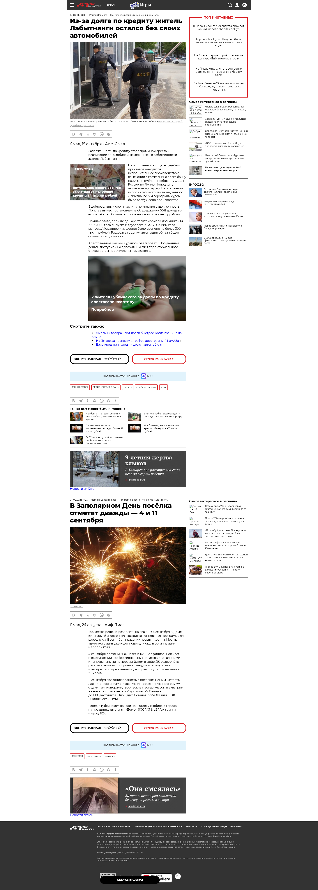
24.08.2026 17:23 (79, 499)
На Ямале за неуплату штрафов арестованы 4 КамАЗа (137, 340)
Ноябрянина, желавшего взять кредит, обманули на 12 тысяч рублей (161, 428)
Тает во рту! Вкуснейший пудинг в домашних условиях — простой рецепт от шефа (224, 569)
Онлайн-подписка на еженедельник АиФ (158, 826)
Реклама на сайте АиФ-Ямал (113, 826)
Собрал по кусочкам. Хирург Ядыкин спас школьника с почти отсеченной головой (226, 134)
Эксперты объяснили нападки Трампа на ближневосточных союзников (221, 192)
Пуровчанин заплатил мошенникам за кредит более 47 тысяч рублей (104, 428)
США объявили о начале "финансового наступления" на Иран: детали (225, 240)
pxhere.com (76, 606)
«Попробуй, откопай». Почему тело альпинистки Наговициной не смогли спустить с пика (225, 533)
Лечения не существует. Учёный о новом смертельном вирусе (224, 169)
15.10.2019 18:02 (78, 15)
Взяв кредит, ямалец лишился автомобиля (129, 344)
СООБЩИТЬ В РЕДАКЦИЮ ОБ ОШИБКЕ (222, 826)
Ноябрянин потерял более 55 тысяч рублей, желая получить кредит (103, 416)
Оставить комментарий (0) (159, 359)
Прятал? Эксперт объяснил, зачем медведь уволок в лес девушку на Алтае (224, 521)
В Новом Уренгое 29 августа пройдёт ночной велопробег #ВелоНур (218, 27)
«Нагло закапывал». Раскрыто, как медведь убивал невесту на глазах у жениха (225, 109)
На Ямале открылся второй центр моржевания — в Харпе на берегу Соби (218, 72)
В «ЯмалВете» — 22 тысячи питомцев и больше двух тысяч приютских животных (219, 86)
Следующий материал (130, 880)
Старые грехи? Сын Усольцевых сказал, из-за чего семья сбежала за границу (225, 509)
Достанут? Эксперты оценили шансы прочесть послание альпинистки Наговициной (226, 557)
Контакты (191, 826)
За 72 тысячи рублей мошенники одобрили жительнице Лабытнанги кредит (104, 440)
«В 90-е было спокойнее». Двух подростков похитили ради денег (224, 144)
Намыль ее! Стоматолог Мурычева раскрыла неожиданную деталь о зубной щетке (225, 158)
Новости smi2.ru (82, 488)
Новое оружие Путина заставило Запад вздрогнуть (223, 227)
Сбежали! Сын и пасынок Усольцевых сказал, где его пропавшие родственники (226, 121)
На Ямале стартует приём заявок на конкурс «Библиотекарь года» (218, 57)
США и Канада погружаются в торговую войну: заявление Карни (223, 215)
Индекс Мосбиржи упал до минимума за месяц (219, 202)
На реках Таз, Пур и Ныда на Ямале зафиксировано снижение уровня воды (219, 42)
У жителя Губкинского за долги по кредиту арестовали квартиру (135, 299)
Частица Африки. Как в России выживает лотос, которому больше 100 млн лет (225, 545)
